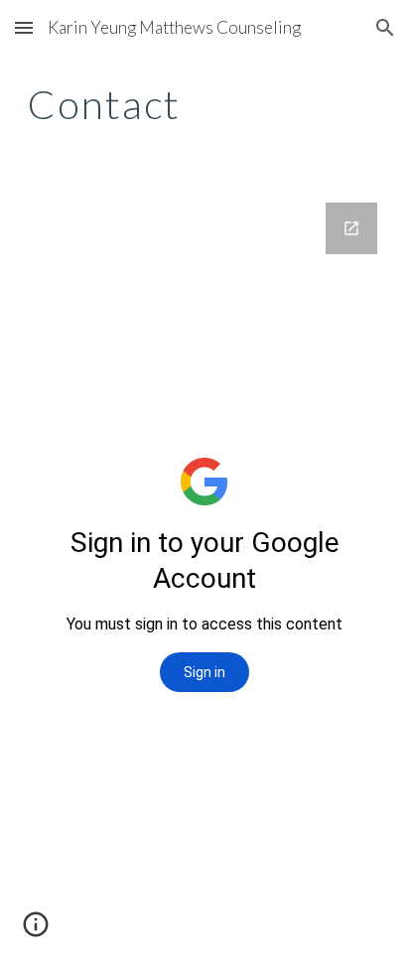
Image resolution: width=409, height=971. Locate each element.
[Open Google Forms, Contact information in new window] (351, 228)
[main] (204, 104)
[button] (24, 27)
